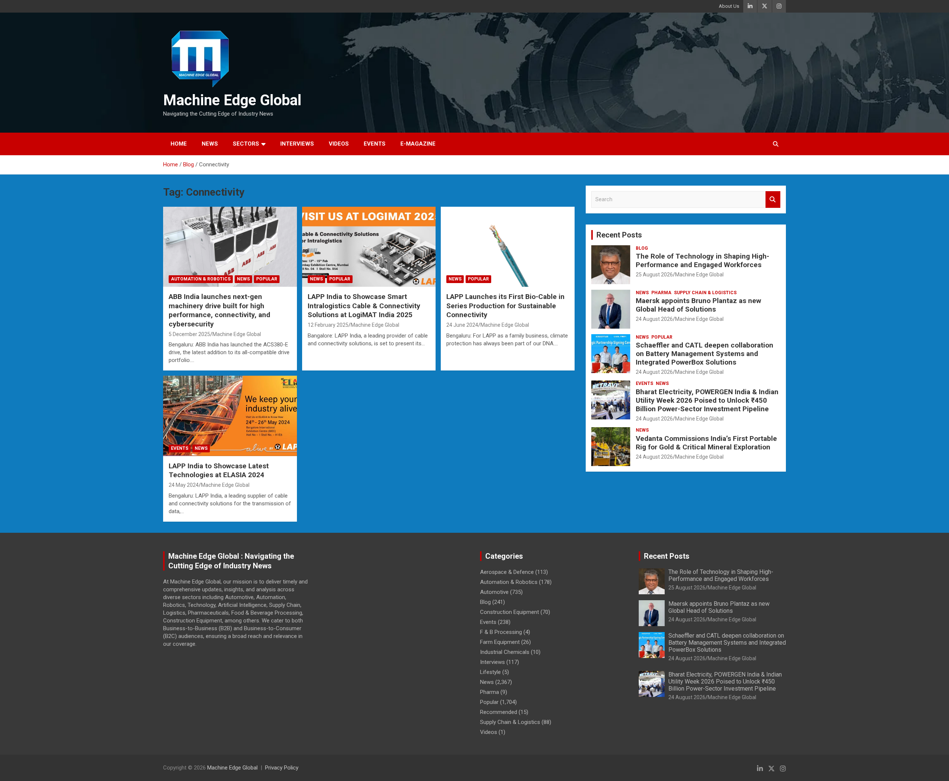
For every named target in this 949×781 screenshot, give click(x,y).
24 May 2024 (184, 485)
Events (375, 143)
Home (179, 143)
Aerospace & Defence (507, 572)
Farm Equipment (500, 642)
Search (773, 199)
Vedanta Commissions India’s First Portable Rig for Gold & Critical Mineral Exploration (706, 442)
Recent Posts (619, 234)
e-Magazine (418, 143)
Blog (642, 248)
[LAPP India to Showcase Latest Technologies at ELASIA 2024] (230, 416)
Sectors (246, 143)
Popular (266, 279)
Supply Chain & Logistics (705, 292)
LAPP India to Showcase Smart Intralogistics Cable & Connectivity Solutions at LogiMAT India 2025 (364, 305)
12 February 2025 (328, 325)
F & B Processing (501, 632)
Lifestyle (490, 672)
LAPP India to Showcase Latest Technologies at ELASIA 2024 (219, 470)
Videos (339, 143)
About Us (729, 6)
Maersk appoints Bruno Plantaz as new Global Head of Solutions (698, 304)
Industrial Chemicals (504, 652)
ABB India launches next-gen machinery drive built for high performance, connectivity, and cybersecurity (219, 310)
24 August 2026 (654, 319)
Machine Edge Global (232, 100)
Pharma (661, 292)
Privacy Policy (281, 767)
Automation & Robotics (201, 279)
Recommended (498, 712)
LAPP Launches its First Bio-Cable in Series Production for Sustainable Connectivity (505, 305)
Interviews (297, 143)
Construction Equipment (509, 612)
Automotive (494, 592)
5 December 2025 (189, 334)
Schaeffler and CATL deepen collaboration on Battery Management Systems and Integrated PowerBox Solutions (704, 353)
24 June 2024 (462, 325)
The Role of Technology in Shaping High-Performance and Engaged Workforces (702, 260)
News (210, 143)
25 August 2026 (654, 274)
